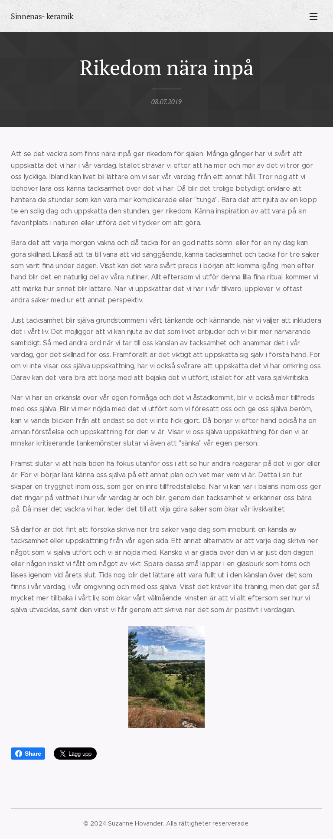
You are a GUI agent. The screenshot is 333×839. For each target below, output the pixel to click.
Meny (313, 16)
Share (33, 753)
